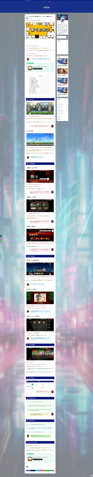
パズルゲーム (59, 116)
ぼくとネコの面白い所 (33, 83)
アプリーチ (41, 67)
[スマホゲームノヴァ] (46, 7)
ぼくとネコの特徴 (33, 78)
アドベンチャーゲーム (60, 104)
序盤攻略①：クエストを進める (34, 80)
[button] (28, 470)
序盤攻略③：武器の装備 (34, 82)
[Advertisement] (40, 41)
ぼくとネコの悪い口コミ (33, 91)
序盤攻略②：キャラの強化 (34, 81)
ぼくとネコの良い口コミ (33, 90)
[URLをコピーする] (52, 470)
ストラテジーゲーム (60, 113)
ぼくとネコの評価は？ (33, 89)
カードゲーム (59, 107)
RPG (27, 466)
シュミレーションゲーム (61, 110)
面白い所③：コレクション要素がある (35, 86)
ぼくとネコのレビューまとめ (33, 92)
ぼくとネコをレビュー (33, 77)
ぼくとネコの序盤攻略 (33, 79)
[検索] (67, 0)
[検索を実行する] (67, 37)
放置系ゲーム (59, 119)
